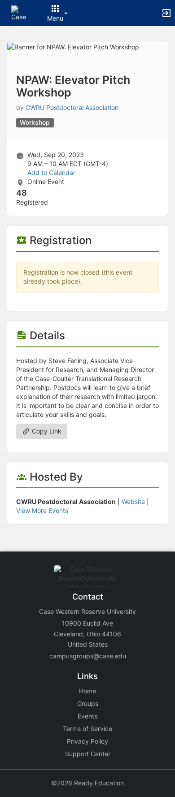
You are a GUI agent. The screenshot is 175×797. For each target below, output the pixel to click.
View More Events (42, 510)
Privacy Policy (87, 741)
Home (87, 691)
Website (133, 501)
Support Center (87, 754)
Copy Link (45, 431)
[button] (19, 12)
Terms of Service (87, 728)
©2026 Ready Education (87, 783)
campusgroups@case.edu (87, 656)
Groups (87, 703)
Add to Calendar (51, 172)
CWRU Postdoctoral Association (72, 107)
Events (87, 716)
